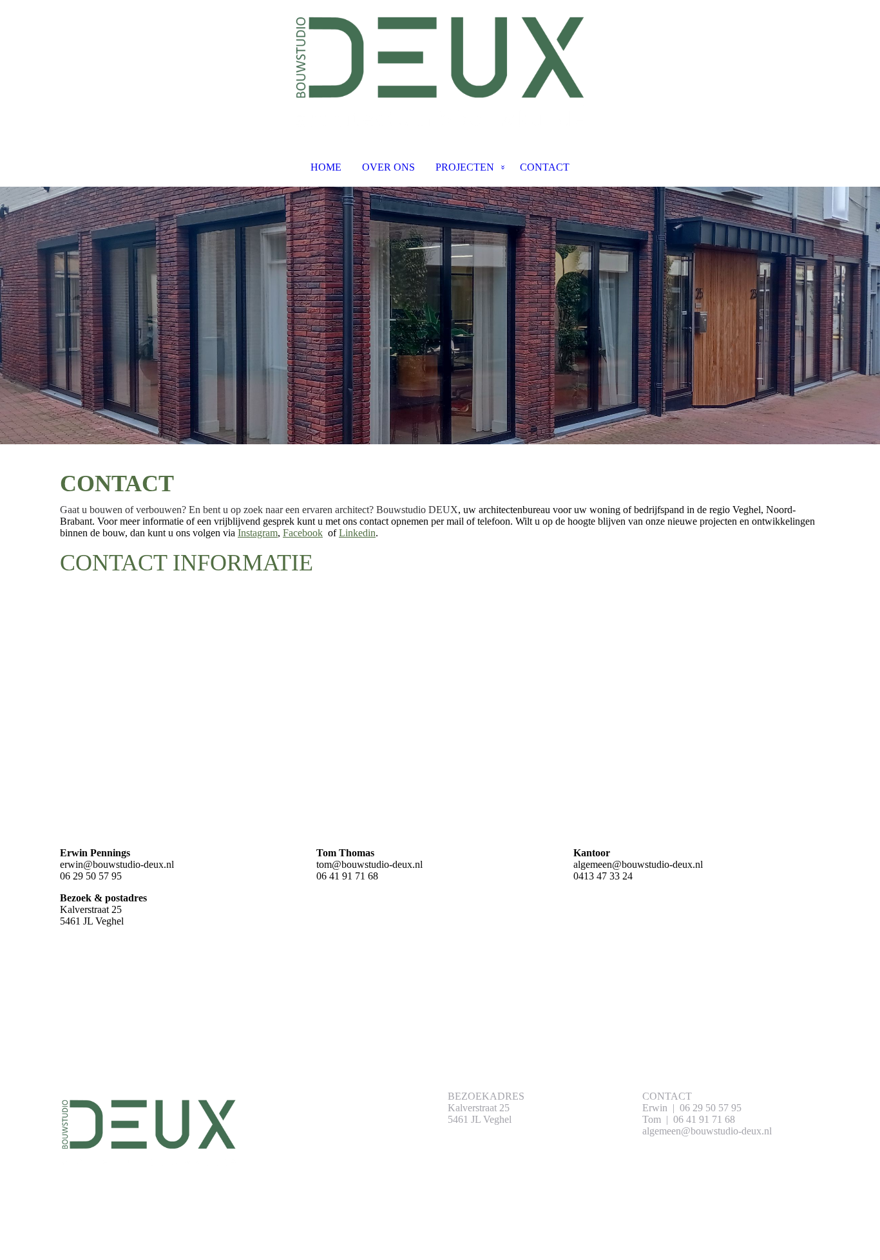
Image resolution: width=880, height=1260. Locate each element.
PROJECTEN (464, 167)
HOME (326, 167)
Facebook (303, 532)
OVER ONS (388, 167)
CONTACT (544, 167)
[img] (440, 68)
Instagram (258, 532)
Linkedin (357, 532)
